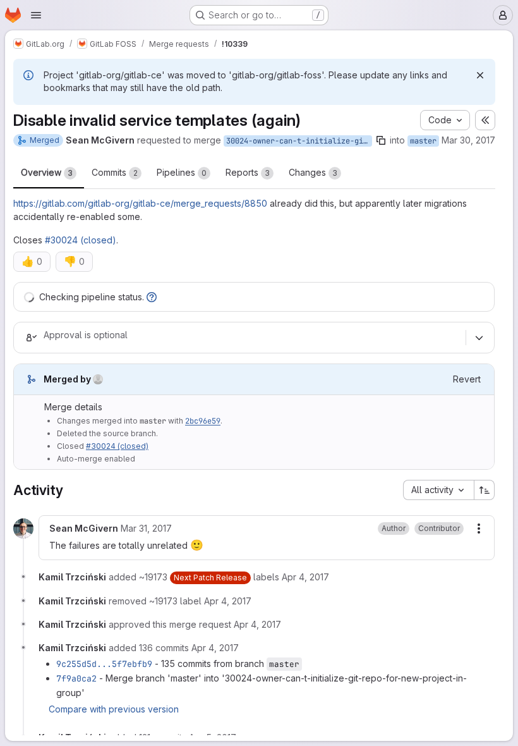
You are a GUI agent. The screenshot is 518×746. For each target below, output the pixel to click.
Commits (115, 172)
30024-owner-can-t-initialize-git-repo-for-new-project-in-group (299, 141)
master (423, 141)
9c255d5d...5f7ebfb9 (104, 664)
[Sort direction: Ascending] (484, 490)
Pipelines (182, 172)
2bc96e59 (202, 421)
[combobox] (438, 490)
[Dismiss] (480, 75)
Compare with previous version (114, 709)
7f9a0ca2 (76, 678)
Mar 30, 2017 (468, 140)
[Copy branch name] (380, 140)
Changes (313, 172)
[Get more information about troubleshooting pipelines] (152, 296)
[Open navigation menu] (36, 15)
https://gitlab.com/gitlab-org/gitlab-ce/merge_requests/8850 (140, 203)
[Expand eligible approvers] (478, 337)
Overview (47, 172)
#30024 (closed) (80, 240)
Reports (248, 172)
